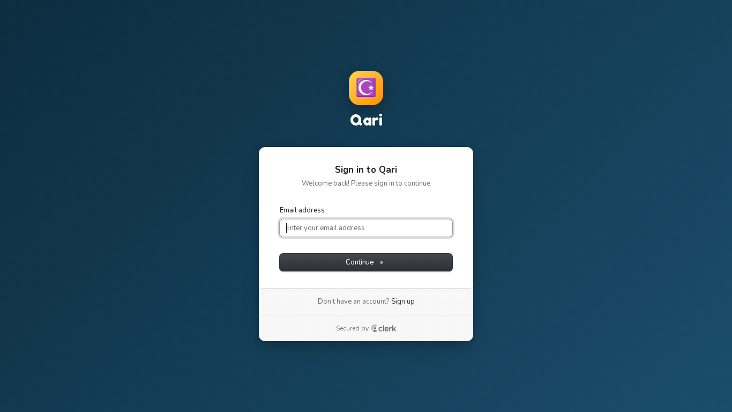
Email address (302, 210)
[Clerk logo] (384, 328)
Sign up (403, 301)
